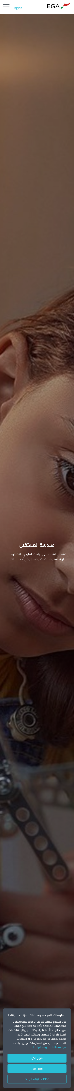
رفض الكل (37, 1068)
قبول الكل (37, 1058)
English (17, 8)
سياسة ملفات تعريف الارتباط (50, 1047)
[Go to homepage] (59, 6)
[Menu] (6, 7)
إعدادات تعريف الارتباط (37, 1078)
